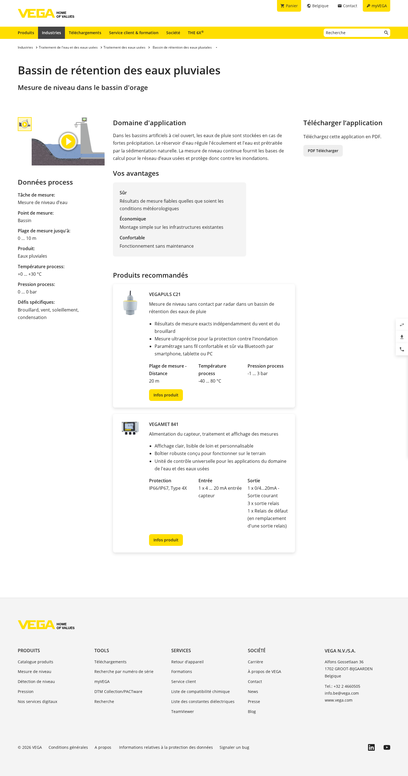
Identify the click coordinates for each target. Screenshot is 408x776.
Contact (255, 681)
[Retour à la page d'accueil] (46, 624)
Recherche (104, 701)
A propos (103, 747)
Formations (181, 671)
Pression (26, 691)
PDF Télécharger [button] (323, 150)
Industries (51, 32)
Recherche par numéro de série (123, 671)
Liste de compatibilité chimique (200, 691)
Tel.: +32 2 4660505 (342, 686)
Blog (252, 711)
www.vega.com (338, 700)
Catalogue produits (35, 661)
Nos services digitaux (37, 701)
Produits (26, 32)
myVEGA (102, 681)
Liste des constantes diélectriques (203, 701)
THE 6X (196, 32)
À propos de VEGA (264, 671)
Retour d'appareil (187, 661)
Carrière (255, 661)
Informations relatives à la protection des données (166, 747)
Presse (254, 701)
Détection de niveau (36, 681)
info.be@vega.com (342, 693)
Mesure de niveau (34, 671)
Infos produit (165, 395)
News (253, 691)
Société (173, 32)
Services (181, 650)
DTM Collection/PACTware (118, 691)
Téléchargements (85, 32)
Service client (183, 681)
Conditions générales (68, 747)
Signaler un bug (234, 747)
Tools (101, 650)
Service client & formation (133, 32)
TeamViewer (182, 711)
